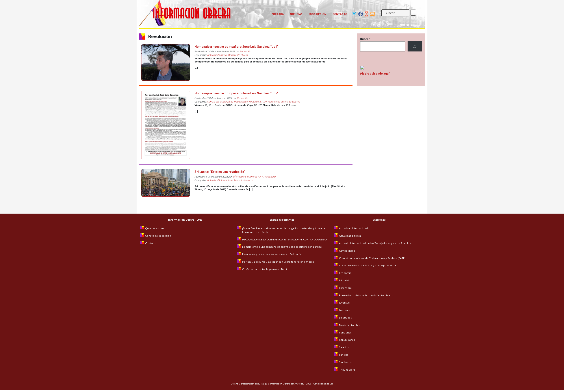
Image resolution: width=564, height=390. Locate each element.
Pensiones (345, 332)
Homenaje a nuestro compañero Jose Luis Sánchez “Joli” (236, 93)
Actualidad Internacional (220, 180)
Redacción (245, 51)
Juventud (344, 302)
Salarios (344, 347)
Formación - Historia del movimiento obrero (366, 295)
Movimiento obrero (238, 55)
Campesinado (347, 250)
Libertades (345, 317)
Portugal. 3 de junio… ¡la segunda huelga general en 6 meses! (278, 261)
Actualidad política (217, 55)
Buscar (365, 39)
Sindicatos (294, 101)
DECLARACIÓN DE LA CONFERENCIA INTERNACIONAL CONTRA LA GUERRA (284, 239)
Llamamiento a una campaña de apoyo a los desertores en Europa (282, 246)
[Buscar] (415, 46)
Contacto (339, 14)
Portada (277, 14)
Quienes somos (154, 228)
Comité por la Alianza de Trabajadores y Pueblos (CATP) (237, 101)
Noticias (296, 14)
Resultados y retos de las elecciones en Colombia (272, 254)
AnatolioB (299, 383)
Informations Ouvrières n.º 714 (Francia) (254, 176)
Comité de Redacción (158, 235)
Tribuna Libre (347, 369)
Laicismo (344, 310)
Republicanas (347, 339)
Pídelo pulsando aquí (375, 73)
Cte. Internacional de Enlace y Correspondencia (367, 265)
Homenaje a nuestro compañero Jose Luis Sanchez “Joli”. (237, 46)
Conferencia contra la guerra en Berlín (265, 269)
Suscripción (317, 14)
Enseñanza (345, 287)
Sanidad (344, 354)
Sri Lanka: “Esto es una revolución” (220, 172)
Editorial (344, 280)
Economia (345, 273)
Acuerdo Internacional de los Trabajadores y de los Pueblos (375, 243)
